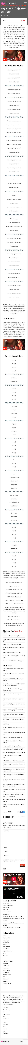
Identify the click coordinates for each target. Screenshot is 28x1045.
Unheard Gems (6, 940)
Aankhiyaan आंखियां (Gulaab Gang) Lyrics (12, 636)
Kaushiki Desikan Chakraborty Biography (13, 5)
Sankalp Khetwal (6, 965)
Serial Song (5, 1033)
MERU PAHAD (6, 907)
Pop (4, 1012)
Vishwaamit (5, 963)
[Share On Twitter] (24, 811)
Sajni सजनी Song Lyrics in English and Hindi (12, 737)
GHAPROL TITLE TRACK (8, 905)
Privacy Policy (23, 1041)
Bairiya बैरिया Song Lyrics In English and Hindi (12, 916)
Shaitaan (4, 944)
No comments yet (8, 817)
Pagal (4, 953)
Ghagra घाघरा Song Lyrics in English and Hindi (12, 927)
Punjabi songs (6, 1018)
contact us (16, 1002)
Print (23, 20)
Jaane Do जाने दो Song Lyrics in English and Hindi (14, 752)
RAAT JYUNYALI (6, 914)
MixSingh (5, 976)
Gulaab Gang (5, 15)
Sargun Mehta (6, 972)
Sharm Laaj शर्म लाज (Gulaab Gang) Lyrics (12, 652)
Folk (4, 1031)
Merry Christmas (6, 946)
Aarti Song (5, 1024)
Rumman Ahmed (6, 970)
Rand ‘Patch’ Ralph (7, 983)
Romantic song (6, 1009)
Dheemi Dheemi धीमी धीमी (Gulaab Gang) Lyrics (13, 661)
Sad (4, 1016)
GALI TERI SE (6, 724)
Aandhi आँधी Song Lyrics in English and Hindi (13, 749)
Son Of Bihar (5, 948)
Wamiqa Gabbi (6, 979)
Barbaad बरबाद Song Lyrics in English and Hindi (13, 760)
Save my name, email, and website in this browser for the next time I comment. (13, 860)
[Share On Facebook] (21, 811)
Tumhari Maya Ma (6, 903)
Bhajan (4, 1022)
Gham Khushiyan (6, 937)
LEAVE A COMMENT (21, 816)
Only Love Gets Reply (7, 951)
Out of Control (6, 955)
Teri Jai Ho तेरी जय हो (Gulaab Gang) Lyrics (12, 644)
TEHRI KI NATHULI (7, 912)
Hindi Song (5, 1007)
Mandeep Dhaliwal (7, 974)
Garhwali (5, 1029)
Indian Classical (6, 1014)
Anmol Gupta (5, 968)
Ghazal (4, 1026)
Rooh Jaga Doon (6, 942)
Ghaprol (4, 935)
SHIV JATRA (5, 909)
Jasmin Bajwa (5, 981)
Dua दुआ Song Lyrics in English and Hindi (12, 746)
